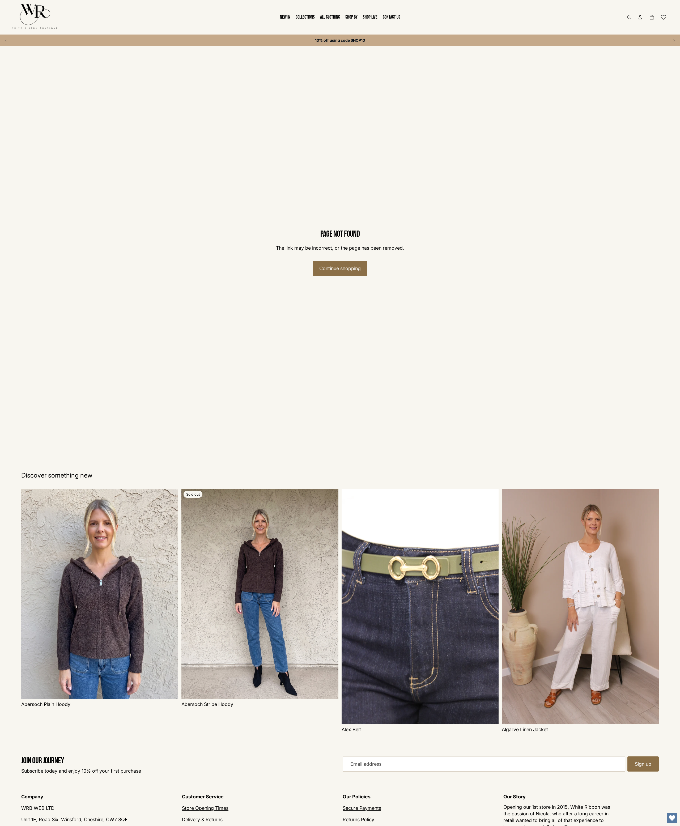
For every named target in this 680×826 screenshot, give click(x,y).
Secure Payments (362, 808)
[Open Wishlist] (672, 818)
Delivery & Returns (202, 820)
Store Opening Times (205, 808)
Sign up (643, 764)
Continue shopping (340, 268)
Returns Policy (358, 820)
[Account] (640, 17)
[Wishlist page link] (663, 17)
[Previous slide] (6, 40)
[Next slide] (674, 40)
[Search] (629, 17)
